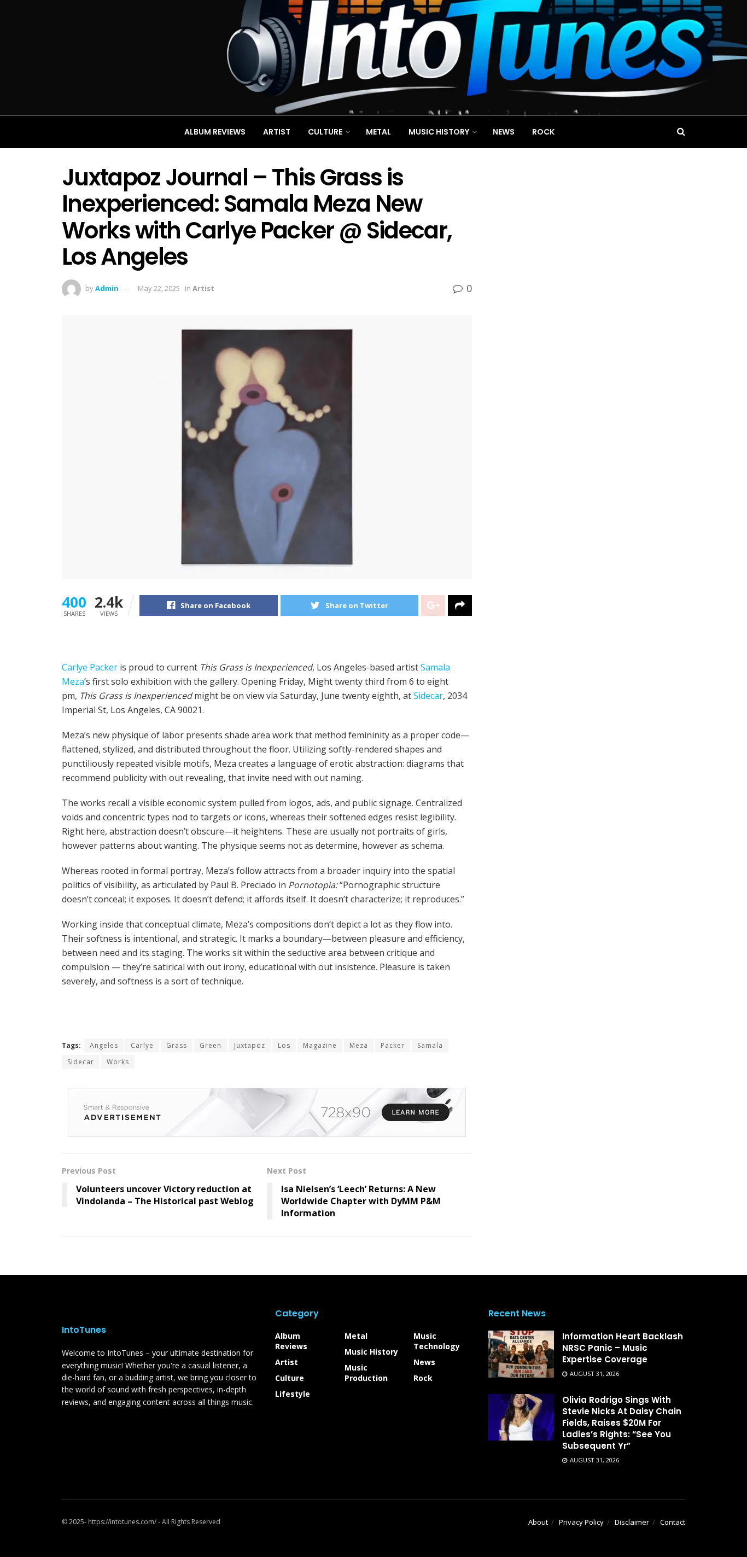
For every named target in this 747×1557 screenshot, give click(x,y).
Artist (286, 1362)
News (424, 1362)
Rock (423, 1378)
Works (118, 1061)
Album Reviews (291, 1341)
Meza (358, 1045)
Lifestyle (292, 1394)
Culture (289, 1378)
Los (284, 1045)
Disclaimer (632, 1522)
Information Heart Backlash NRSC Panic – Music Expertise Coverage (622, 1348)
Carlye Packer (90, 667)
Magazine (320, 1045)
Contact (672, 1522)
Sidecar (428, 696)
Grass (176, 1045)
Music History (371, 1351)
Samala (430, 1045)
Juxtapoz (249, 1045)
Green (210, 1045)
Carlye (142, 1045)
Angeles (104, 1045)
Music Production (366, 1372)
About (538, 1522)
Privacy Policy (581, 1522)
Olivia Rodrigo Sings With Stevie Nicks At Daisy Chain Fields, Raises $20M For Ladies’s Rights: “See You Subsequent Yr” (621, 1422)
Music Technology (436, 1341)
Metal (356, 1336)
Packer (393, 1045)
